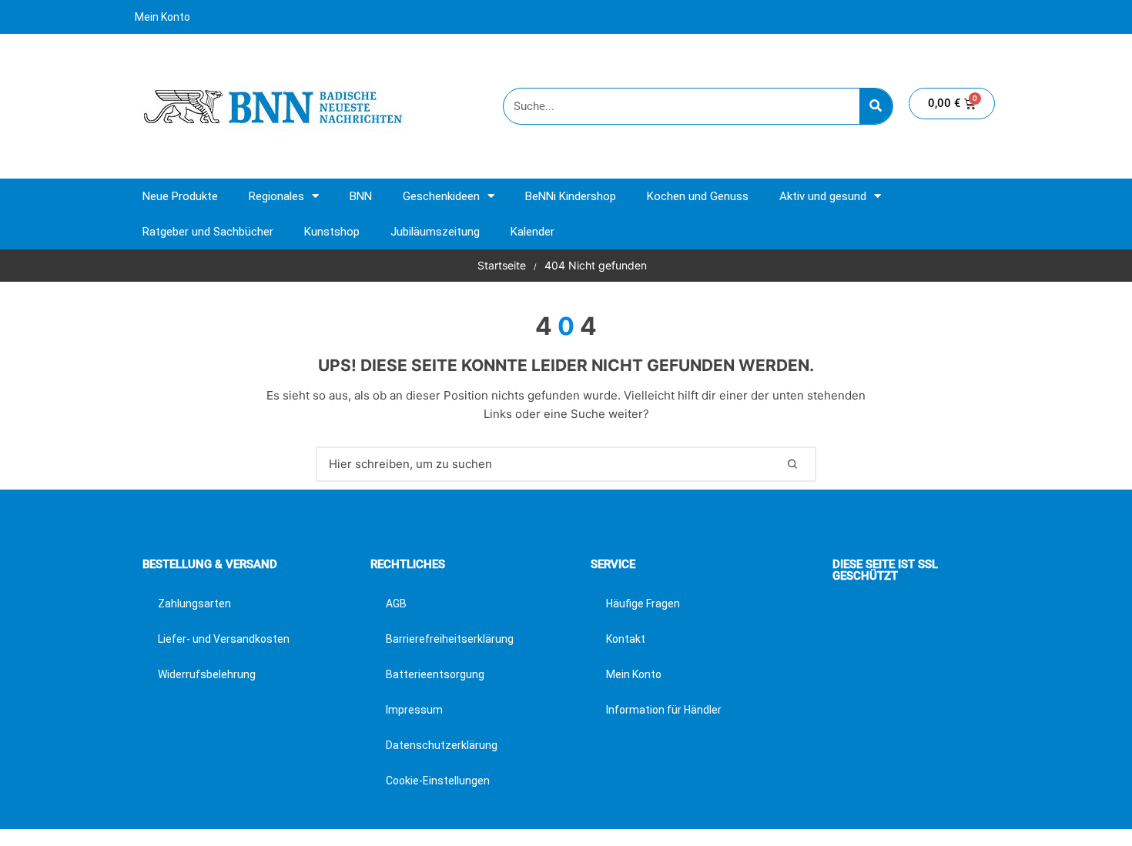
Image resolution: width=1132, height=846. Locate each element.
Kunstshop (332, 232)
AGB (396, 603)
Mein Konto (162, 17)
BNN (361, 196)
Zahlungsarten (194, 603)
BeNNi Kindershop (570, 196)
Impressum (414, 710)
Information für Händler (664, 710)
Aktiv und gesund (822, 196)
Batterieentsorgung (435, 674)
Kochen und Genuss (698, 196)
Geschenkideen (441, 196)
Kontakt (625, 639)
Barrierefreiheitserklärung (450, 639)
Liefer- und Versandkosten (224, 639)
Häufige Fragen (643, 603)
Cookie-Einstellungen (438, 780)
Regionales (276, 196)
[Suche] (876, 106)
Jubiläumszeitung (435, 232)
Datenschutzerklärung (441, 745)
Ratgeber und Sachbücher (207, 232)
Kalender (532, 232)
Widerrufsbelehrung (207, 674)
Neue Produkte (180, 196)
